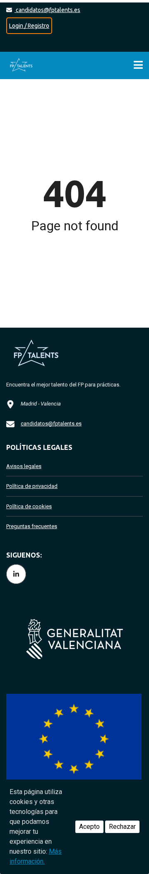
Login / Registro (29, 25)
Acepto (89, 827)
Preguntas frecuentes (31, 526)
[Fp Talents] (23, 65)
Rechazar (122, 827)
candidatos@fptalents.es (47, 10)
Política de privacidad (32, 486)
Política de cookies (29, 506)
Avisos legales (23, 466)
